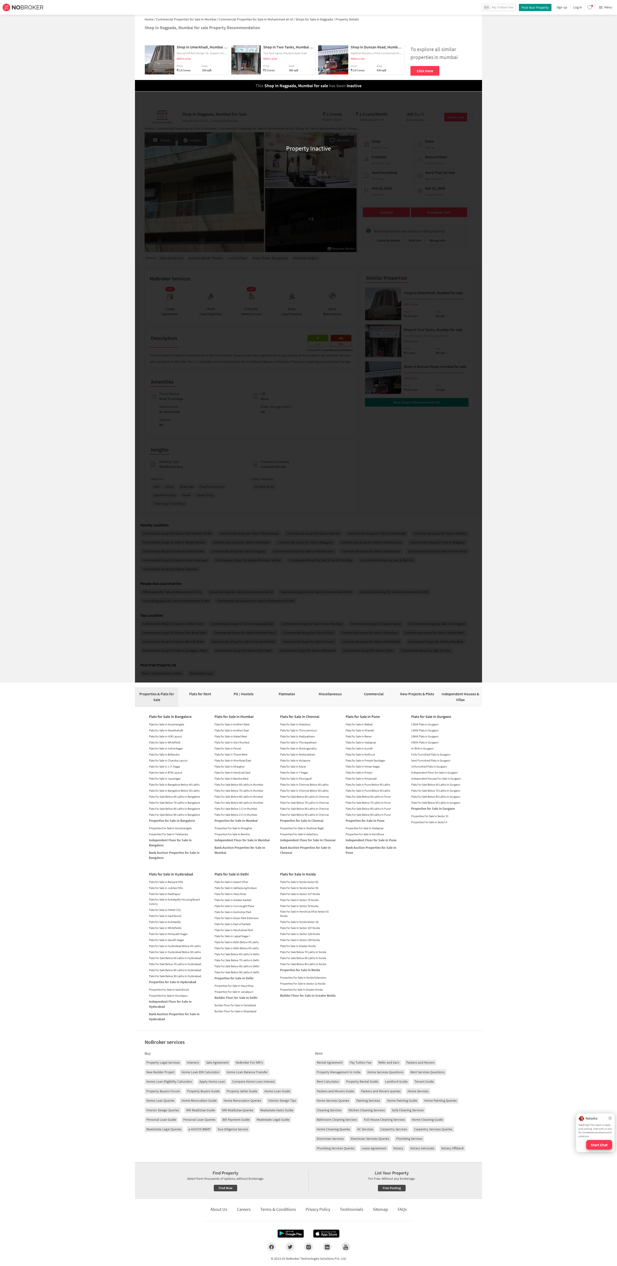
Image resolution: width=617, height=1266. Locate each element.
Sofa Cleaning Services (408, 1110)
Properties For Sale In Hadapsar (365, 828)
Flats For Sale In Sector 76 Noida (299, 906)
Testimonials (351, 1209)
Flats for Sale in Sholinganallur (298, 748)
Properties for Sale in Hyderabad (172, 982)
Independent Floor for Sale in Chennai (307, 840)
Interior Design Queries (162, 1110)
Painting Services (368, 1100)
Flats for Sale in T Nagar (294, 772)
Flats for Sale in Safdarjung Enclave (236, 888)
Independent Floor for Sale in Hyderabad (170, 1004)
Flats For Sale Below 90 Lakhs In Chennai (304, 814)
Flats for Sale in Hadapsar (361, 742)
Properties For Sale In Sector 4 (429, 822)
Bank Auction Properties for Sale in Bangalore (174, 855)
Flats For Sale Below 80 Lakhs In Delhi (237, 966)
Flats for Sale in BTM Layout (165, 772)
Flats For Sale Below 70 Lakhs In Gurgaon (435, 790)
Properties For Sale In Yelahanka (168, 834)
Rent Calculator (328, 1081)
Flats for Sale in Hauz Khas (230, 894)
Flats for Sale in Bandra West (231, 778)
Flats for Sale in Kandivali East (232, 772)
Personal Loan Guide (161, 1119)
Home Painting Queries (440, 1100)
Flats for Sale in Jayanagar (165, 778)
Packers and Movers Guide (335, 1091)
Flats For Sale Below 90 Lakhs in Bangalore (174, 814)
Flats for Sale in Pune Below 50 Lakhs (368, 790)
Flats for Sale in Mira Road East (233, 760)
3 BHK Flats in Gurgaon (425, 736)
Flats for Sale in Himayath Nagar (168, 934)
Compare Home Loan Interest (253, 1081)
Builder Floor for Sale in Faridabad (235, 1005)
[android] (291, 1234)
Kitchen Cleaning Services (367, 1110)
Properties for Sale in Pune (365, 820)
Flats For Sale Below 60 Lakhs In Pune (368, 796)
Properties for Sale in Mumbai (236, 820)
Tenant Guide (424, 1081)
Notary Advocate (422, 1148)
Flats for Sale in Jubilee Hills (166, 888)
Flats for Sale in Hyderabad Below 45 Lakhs (175, 946)
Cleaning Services (329, 1110)
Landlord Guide (396, 1081)
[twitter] (290, 1246)
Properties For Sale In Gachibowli (169, 989)
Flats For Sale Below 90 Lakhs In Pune (368, 814)
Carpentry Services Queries (433, 1129)
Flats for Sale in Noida (298, 874)
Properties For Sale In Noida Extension (303, 977)
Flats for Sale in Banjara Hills (166, 882)
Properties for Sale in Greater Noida (301, 989)
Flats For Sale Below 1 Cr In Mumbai (236, 808)
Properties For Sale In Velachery (299, 834)
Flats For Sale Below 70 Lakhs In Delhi (237, 960)
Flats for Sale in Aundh (359, 748)
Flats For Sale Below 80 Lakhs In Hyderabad (175, 970)
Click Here (425, 70)
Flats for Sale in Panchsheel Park (234, 930)
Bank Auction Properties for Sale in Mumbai (240, 850)
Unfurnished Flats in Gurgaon (429, 766)
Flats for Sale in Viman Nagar (363, 766)
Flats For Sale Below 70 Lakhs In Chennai (304, 802)
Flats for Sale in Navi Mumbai (232, 742)
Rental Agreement (330, 1062)
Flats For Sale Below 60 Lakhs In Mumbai (239, 784)
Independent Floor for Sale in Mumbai (242, 840)
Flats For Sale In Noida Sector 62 (299, 882)
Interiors (193, 1062)
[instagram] (308, 1246)
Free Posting (392, 1188)
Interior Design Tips (282, 1100)
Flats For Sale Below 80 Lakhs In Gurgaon (435, 796)
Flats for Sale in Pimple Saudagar (365, 760)
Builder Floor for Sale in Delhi (236, 997)
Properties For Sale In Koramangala (170, 828)
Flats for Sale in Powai (228, 748)
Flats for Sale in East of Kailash (233, 924)
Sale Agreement (217, 1062)
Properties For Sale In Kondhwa (365, 834)
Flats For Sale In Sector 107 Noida (300, 928)
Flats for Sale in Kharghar (230, 766)
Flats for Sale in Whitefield (164, 742)
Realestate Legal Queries (163, 1129)
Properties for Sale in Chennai (301, 820)
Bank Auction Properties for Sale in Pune (371, 850)
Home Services (418, 1091)
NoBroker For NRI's (249, 1062)
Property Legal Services (163, 1062)
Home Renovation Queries (242, 1100)
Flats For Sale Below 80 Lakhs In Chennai (304, 808)
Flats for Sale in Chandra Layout (168, 760)
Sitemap (380, 1209)
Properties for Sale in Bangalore (172, 820)
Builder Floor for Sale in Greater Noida (307, 995)
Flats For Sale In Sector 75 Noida (299, 900)
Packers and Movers (420, 1062)
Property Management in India (338, 1072)
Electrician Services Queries (370, 1138)
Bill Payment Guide (236, 1119)
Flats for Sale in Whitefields (165, 928)
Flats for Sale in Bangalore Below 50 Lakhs (174, 790)
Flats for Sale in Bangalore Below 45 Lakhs (174, 784)
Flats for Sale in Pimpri (359, 772)
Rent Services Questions (427, 1072)
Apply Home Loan (212, 1081)
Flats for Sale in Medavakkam (297, 754)
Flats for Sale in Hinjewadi (361, 778)
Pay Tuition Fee (360, 1062)
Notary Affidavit (452, 1148)
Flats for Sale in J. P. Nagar (164, 766)
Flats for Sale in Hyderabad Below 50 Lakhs (175, 952)
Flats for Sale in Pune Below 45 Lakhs (368, 784)
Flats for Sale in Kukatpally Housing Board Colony (174, 902)
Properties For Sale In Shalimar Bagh (302, 828)
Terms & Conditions (278, 1209)
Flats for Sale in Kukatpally (165, 922)
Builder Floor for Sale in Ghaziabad (235, 1011)
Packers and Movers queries (381, 1091)
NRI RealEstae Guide (200, 1110)
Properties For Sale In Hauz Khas (234, 986)
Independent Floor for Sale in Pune (371, 840)
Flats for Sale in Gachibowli (165, 916)
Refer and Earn (388, 1062)
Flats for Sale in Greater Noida (298, 946)
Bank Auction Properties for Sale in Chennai (305, 850)
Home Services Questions (385, 1072)
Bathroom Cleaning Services (337, 1119)
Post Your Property (535, 7)
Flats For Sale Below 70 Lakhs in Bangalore (174, 802)
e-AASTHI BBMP (199, 1129)
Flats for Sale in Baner (359, 736)
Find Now (225, 1188)
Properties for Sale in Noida (300, 970)
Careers (244, 1209)
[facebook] (271, 1246)
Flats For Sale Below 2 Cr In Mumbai (236, 814)
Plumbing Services (409, 1138)
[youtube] (345, 1246)
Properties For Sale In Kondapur (168, 995)
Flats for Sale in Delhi (232, 874)
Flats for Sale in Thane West (231, 754)
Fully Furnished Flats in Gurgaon (430, 754)
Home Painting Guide (402, 1100)
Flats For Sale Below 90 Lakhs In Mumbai (239, 802)
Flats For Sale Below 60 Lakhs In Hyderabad (175, 958)
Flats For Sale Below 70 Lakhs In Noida (303, 952)
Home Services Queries (333, 1100)
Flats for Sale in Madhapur (165, 894)
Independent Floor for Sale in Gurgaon (434, 772)
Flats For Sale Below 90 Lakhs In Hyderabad (175, 976)
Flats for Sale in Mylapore (295, 760)
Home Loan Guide (277, 1091)
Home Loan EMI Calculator (200, 1072)
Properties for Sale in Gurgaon (433, 808)
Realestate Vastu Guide (276, 1110)
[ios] (326, 1234)
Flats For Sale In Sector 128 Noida (300, 934)
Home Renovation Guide (199, 1100)
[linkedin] (327, 1246)
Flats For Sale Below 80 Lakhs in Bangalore (174, 808)
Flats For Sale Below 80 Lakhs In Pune (368, 808)
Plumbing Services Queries (336, 1148)
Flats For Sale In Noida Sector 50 (299, 888)
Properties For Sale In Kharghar (233, 828)
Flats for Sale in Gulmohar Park (233, 912)
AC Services (365, 1129)
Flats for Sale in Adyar (293, 766)
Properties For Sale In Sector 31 (430, 816)
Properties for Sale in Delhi (234, 978)
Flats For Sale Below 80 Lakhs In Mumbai (239, 796)
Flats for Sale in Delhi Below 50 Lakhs (237, 948)
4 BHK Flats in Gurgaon (425, 742)
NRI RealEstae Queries (237, 1110)
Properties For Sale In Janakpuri (234, 992)
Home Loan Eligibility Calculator (169, 1081)
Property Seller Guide (242, 1091)
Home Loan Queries (160, 1100)
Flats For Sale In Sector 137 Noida (300, 894)
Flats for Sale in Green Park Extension (237, 918)
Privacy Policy (318, 1209)
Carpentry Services (393, 1129)
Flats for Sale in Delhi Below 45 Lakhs (237, 942)
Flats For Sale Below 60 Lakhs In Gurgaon (435, 784)
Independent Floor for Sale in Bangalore (170, 842)
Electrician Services (330, 1138)
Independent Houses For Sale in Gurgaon (436, 778)
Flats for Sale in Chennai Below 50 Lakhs (304, 790)
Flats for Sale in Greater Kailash (233, 900)
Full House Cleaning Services (384, 1119)
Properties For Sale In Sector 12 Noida (302, 983)
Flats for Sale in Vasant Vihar (231, 882)
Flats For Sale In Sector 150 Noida (300, 940)
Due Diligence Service (233, 1129)
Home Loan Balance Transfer (247, 1072)
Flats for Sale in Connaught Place (234, 906)
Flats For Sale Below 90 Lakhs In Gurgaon (435, 802)
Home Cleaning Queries (333, 1129)
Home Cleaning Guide (427, 1119)
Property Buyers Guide (203, 1091)
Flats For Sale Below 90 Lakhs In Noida (303, 964)
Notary (398, 1148)
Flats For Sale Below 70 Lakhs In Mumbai (239, 790)
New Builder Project (160, 1072)
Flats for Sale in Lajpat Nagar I (232, 936)
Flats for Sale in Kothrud (360, 754)
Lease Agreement (374, 1148)
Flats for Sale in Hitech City (165, 910)
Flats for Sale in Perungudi (296, 778)
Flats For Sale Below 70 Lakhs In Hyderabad (175, 964)
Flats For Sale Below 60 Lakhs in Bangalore (174, 796)
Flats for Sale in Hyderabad (171, 874)
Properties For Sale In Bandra (232, 834)
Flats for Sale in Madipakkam (297, 736)
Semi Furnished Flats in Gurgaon (430, 760)
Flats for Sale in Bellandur (164, 754)
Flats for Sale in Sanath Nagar (166, 940)
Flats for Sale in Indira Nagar (166, 748)
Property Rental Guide (362, 1081)
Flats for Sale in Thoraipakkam (298, 742)
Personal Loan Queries (199, 1119)
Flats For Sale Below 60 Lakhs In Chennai (304, 796)
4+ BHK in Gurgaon (422, 748)
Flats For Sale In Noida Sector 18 (299, 922)
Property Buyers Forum (163, 1091)
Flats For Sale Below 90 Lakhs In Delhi (237, 972)
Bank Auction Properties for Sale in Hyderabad (174, 1016)
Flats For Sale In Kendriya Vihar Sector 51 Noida (304, 914)
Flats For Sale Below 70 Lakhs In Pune (368, 802)
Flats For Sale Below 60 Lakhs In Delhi (237, 954)
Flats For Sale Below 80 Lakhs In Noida (303, 958)
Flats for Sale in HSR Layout (165, 736)
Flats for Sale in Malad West (231, 736)
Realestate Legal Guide (273, 1119)
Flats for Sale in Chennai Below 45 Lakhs (304, 784)
